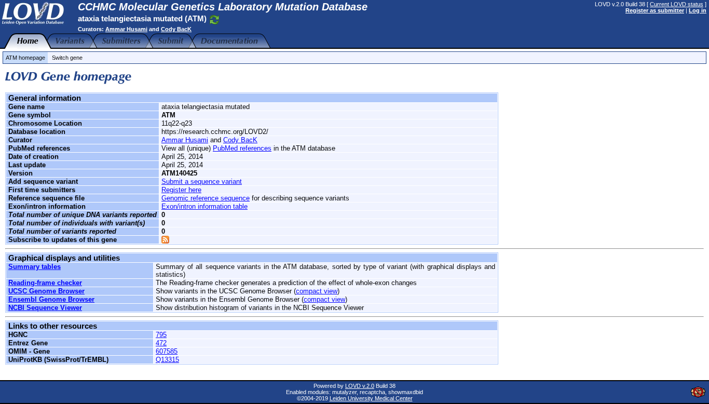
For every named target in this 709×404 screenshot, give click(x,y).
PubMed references (242, 148)
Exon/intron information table (204, 206)
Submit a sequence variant (201, 181)
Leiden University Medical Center (371, 398)
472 (161, 343)
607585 (167, 351)
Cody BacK (176, 29)
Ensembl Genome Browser (51, 299)
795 (161, 335)
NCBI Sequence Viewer (45, 308)
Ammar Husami (126, 29)
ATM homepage (25, 58)
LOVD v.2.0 (359, 386)
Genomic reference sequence (205, 198)
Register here (181, 190)
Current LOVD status (676, 4)
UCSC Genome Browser (46, 291)
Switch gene (67, 58)
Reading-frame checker (45, 283)
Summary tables (34, 267)
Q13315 (167, 359)
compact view (316, 291)
